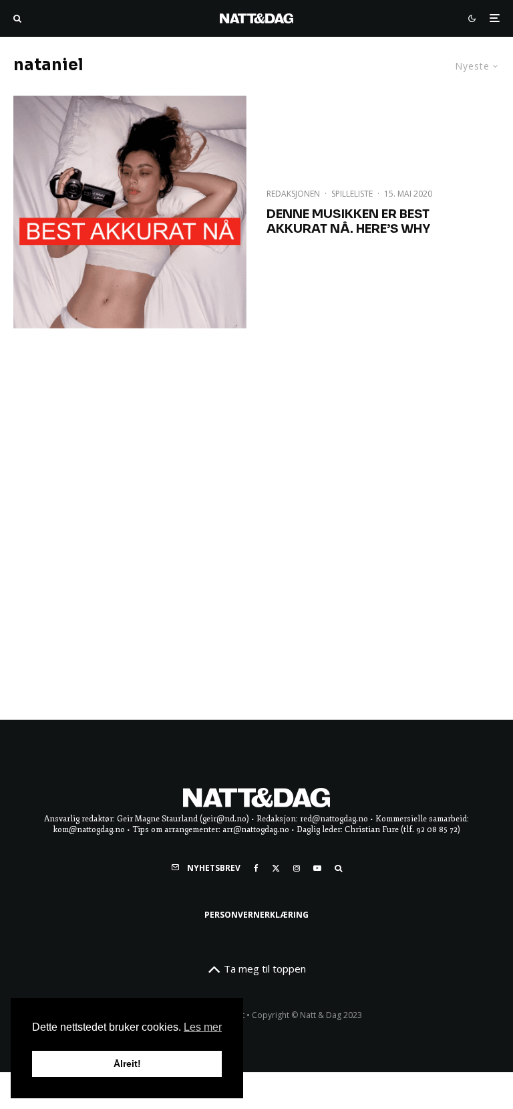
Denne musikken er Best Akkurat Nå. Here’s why (348, 221)
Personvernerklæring (256, 914)
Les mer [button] (203, 1027)
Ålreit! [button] (127, 1063)
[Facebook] (256, 868)
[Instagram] (297, 868)
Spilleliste (352, 193)
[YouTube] (317, 868)
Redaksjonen (293, 193)
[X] (276, 868)
